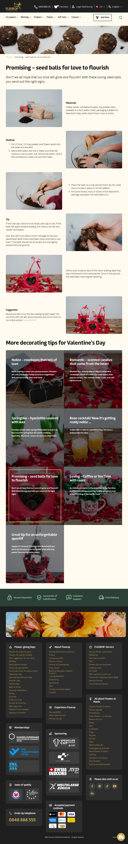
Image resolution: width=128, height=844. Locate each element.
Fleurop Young (55, 718)
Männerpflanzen (96, 745)
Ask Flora (105, 17)
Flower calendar (95, 710)
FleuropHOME (29, 320)
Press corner (54, 668)
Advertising (53, 680)
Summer (12, 697)
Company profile (56, 658)
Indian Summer (15, 700)
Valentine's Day (15, 674)
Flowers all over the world (100, 664)
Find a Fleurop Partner (98, 684)
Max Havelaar (94, 761)
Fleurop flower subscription (100, 652)
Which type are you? (57, 715)
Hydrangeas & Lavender (99, 748)
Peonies (92, 735)
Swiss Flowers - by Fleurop (100, 716)
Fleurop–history (55, 661)
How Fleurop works (97, 658)
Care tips (92, 755)
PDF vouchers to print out (100, 674)
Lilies (91, 726)
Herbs (91, 742)
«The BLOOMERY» (56, 676)
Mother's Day (14, 681)
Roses (91, 722)
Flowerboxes (94, 713)
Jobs (51, 686)
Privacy (52, 655)
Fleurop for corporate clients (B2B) (103, 677)
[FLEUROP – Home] (13, 7)
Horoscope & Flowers (18, 664)
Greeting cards (95, 668)
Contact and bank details (59, 689)
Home (8, 57)
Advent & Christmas (17, 703)
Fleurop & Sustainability (59, 664)
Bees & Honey (15, 687)
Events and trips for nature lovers (23, 671)
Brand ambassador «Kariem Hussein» (60, 672)
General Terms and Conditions (61, 652)
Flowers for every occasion (20, 652)
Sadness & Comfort (17, 713)
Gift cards (93, 671)
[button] (12, 17)
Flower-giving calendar (18, 668)
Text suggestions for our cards (22, 658)
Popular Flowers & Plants (99, 706)
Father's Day (14, 684)
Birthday (12, 661)
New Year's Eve (15, 706)
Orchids (92, 739)
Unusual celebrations (18, 690)
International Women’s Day (20, 677)
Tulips (91, 732)
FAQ (91, 661)
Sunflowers (93, 729)
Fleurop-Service (95, 681)
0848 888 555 (22, 820)
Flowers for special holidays (20, 655)
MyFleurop (93, 655)
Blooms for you (95, 719)
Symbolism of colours (98, 758)
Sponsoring (53, 683)
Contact (52, 692)
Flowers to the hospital (19, 709)
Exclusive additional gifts (99, 764)
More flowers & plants (98, 751)
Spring (11, 693)
